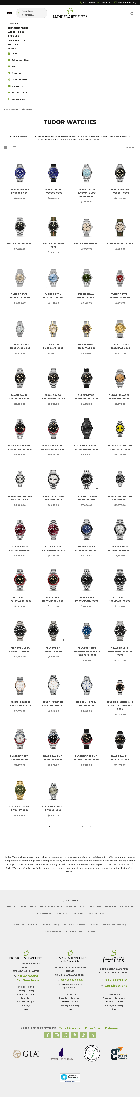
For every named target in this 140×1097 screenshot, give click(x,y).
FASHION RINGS (44, 913)
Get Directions (27, 980)
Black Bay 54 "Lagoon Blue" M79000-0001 (86, 193)
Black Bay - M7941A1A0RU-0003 (19, 599)
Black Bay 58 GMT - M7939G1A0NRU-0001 (53, 447)
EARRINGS (79, 913)
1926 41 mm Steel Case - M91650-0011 (53, 704)
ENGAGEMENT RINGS (51, 906)
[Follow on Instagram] (56, 1035)
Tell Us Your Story (73, 931)
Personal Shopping (127, 2)
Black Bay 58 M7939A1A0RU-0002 (53, 548)
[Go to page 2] (90, 827)
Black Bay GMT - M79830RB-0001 (53, 758)
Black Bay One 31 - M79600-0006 (53, 808)
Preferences (111, 1028)
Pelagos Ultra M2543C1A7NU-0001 (20, 650)
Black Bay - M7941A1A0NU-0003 (86, 599)
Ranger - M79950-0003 (53, 245)
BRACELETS (63, 913)
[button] (31, 13)
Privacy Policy (92, 1028)
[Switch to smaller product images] (10, 147)
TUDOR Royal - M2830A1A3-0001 (87, 346)
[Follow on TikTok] (83, 1035)
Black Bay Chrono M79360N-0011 (120, 498)
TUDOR (11, 906)
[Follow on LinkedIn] (92, 1035)
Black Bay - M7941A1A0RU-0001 (53, 599)
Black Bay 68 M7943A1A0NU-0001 (86, 548)
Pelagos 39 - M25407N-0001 (53, 650)
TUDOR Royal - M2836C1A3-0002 (120, 346)
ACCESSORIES (96, 913)
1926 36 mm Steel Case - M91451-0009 (19, 704)
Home (5, 109)
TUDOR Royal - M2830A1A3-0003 (53, 346)
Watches (14, 109)
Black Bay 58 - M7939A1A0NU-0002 (53, 397)
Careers (81, 925)
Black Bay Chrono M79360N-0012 (53, 498)
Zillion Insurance (53, 931)
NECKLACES (126, 906)
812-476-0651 (89, 2)
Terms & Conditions (69, 1028)
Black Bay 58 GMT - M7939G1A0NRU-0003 (20, 447)
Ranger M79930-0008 (120, 243)
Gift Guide (19, 925)
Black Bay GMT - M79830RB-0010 (20, 758)
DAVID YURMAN (27, 906)
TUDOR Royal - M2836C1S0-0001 (20, 296)
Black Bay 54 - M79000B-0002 (53, 191)
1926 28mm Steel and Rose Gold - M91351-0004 (120, 705)
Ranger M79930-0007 (87, 243)
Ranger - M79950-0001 (20, 243)
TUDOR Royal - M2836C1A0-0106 (53, 296)
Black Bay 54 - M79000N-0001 (120, 191)
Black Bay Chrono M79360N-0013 (86, 498)
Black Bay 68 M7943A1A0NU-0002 (120, 548)
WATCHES (110, 906)
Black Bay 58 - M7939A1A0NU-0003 (86, 397)
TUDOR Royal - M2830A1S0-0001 (20, 346)
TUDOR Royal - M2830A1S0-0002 (120, 296)
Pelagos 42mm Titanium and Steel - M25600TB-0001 (87, 651)
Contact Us (106, 2)
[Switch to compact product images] (14, 147)
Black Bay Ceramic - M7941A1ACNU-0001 (86, 447)
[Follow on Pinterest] (74, 1035)
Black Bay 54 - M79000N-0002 (120, 758)
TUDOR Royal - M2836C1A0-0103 (87, 296)
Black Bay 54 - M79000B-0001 (20, 191)
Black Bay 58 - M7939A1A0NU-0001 (19, 397)
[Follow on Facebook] (47, 1035)
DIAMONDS (95, 906)
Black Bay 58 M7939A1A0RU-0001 (20, 548)
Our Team (45, 925)
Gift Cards (90, 931)
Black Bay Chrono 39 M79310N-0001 (120, 447)
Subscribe (94, 925)
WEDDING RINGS (75, 906)
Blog (56, 925)
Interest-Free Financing (114, 925)
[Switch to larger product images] (5, 147)
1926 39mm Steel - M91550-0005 (87, 704)
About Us (32, 925)
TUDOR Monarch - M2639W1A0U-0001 (120, 397)
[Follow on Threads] (65, 1035)
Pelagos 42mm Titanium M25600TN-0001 (120, 651)
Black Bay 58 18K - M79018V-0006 (20, 808)
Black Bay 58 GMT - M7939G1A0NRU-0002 (86, 758)
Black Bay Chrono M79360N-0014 (20, 498)
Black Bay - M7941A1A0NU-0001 (120, 599)
